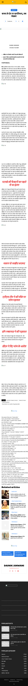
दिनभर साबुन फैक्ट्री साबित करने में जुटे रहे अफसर (20, 555)
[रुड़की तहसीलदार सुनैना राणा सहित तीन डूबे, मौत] (5, 644)
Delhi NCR (14, 491)
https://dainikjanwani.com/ (14, 568)
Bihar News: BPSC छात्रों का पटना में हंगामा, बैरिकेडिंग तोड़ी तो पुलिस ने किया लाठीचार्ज (18, 516)
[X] (15, 570)
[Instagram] (12, 570)
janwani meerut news (12, 400)
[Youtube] (18, 570)
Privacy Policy (20, 679)
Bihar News (14, 512)
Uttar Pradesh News (17, 501)
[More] (22, 21)
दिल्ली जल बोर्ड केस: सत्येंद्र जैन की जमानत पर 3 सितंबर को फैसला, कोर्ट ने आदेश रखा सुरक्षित (18, 495)
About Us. (6, 679)
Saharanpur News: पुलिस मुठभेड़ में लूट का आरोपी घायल (18, 537)
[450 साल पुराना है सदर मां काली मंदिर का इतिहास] (5, 636)
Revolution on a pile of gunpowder (11, 404)
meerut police (5, 402)
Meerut (14, 10)
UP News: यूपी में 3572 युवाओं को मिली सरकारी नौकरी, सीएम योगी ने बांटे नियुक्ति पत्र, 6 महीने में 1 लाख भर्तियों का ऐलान (18, 506)
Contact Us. (12, 679)
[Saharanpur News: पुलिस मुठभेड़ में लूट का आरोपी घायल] (5, 535)
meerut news (22, 400)
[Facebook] (9, 570)
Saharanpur (14, 521)
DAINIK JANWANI (14, 45)
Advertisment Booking (14, 681)
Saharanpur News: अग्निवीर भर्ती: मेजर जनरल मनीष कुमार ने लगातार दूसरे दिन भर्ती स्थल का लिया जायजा (18, 527)
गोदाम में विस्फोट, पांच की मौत (7, 554)
